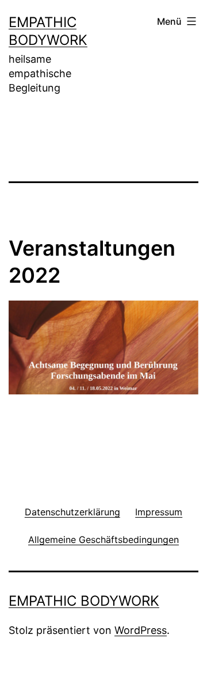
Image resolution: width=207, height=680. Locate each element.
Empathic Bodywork (84, 600)
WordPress (140, 630)
